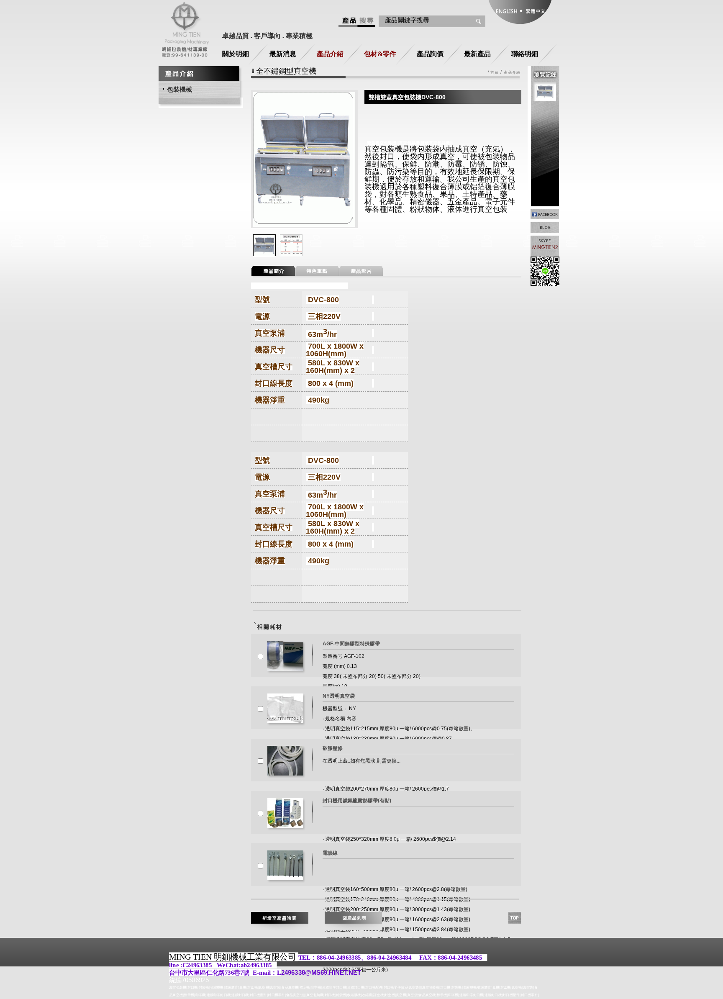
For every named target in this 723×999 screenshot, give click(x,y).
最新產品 (477, 53)
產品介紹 (330, 53)
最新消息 (282, 53)
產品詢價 (430, 53)
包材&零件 (380, 53)
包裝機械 (179, 89)
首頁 (494, 72)
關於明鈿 (235, 53)
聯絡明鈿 (524, 53)
